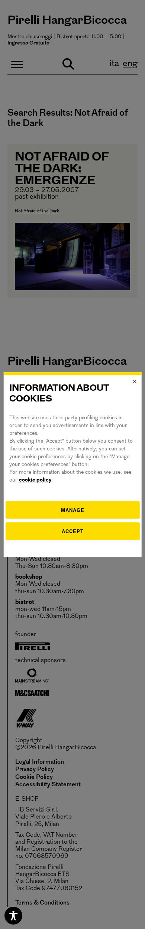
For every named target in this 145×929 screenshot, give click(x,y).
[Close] (134, 381)
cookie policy (35, 480)
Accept (73, 531)
